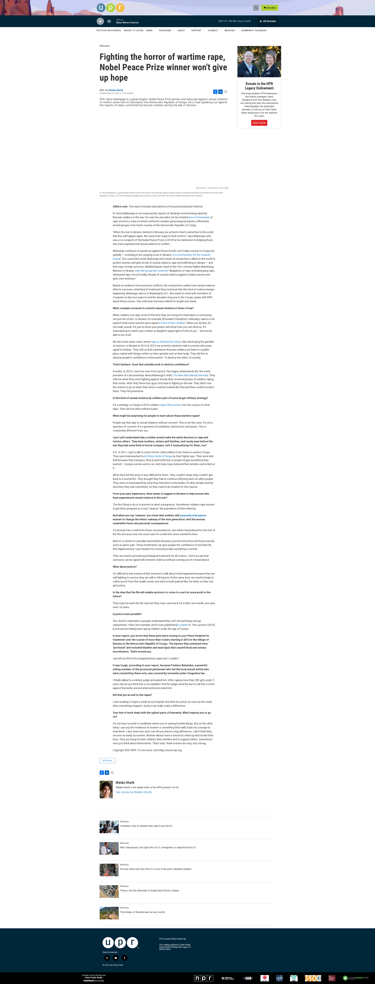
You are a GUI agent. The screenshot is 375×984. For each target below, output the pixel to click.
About (181, 30)
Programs (165, 30)
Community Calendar (253, 30)
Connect (213, 30)
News (149, 30)
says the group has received (151, 270)
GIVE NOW (259, 123)
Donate (270, 7)
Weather (230, 30)
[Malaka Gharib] (106, 789)
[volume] (109, 21)
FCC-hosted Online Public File (172, 939)
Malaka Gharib (116, 90)
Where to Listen (133, 30)
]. (191, 375)
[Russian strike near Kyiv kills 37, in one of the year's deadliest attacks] (109, 870)
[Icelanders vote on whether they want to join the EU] (109, 827)
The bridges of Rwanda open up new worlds (142, 912)
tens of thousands (199, 217)
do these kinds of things (158, 456)
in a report (182, 624)
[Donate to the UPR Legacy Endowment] (259, 61)
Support (196, 30)
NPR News (105, 45)
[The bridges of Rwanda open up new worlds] (109, 913)
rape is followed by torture (166, 341)
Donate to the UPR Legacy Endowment (259, 85)
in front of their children (172, 322)
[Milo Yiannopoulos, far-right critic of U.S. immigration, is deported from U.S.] (109, 848)
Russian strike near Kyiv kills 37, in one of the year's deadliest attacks (155, 869)
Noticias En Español (109, 30)
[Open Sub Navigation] (155, 30)
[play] (100, 21)
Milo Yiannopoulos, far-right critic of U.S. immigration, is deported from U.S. (158, 847)
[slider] (113, 21)
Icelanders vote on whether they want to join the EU (146, 826)
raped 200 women (170, 404)
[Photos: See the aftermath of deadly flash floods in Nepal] (109, 891)
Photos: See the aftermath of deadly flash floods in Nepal (149, 890)
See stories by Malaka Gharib (134, 792)
